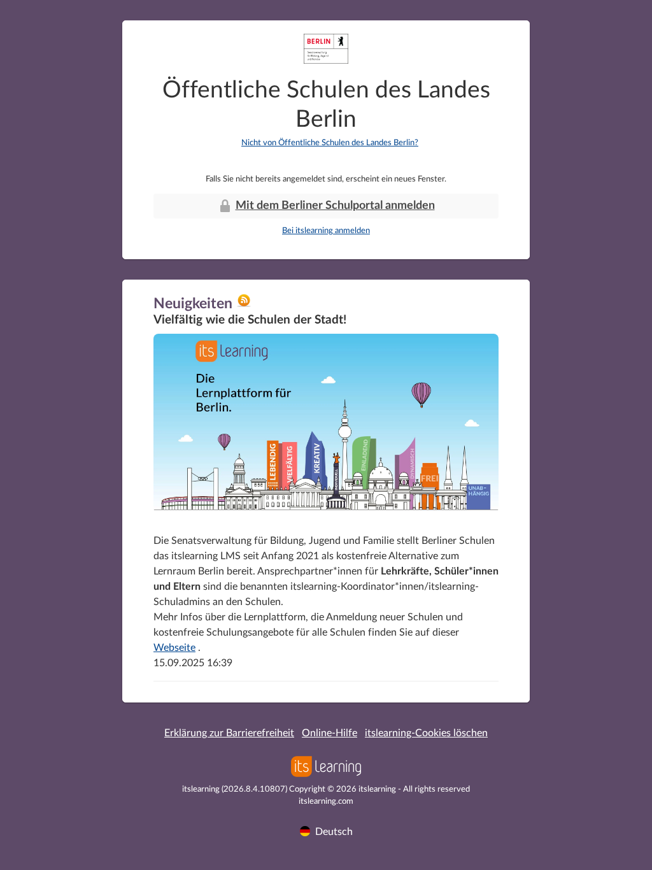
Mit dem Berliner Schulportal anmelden (335, 205)
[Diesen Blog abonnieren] (244, 305)
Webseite (174, 648)
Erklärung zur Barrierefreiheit (229, 733)
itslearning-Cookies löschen (426, 733)
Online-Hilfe (329, 733)
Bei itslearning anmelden (326, 231)
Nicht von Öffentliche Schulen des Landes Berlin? (329, 143)
